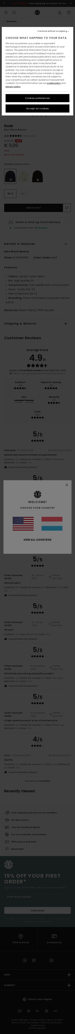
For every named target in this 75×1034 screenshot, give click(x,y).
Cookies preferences (37, 98)
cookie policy (54, 83)
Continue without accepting (52, 31)
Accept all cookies (37, 108)
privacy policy (13, 86)
